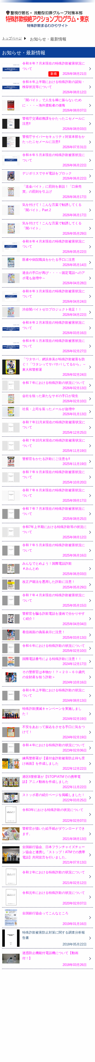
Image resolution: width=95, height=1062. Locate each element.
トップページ (12, 38)
